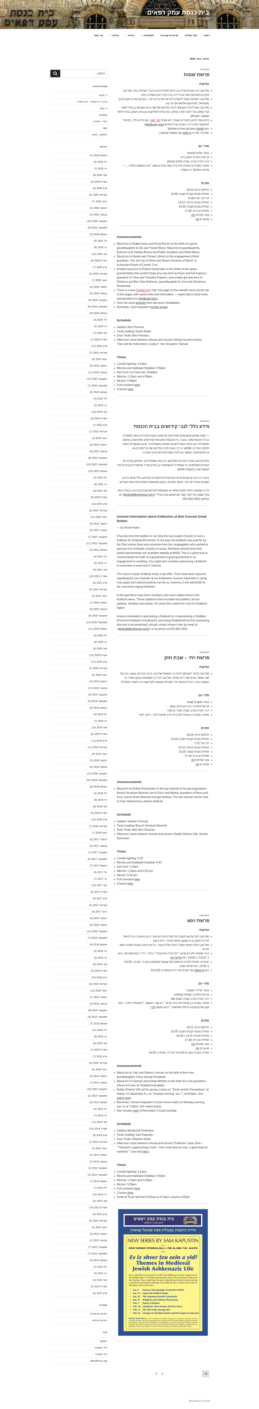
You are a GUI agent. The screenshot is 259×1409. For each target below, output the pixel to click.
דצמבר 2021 (100, 523)
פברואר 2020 (100, 668)
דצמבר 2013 (100, 1154)
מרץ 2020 (102, 661)
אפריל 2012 (100, 1286)
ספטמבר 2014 (99, 1095)
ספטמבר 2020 (99, 622)
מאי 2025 (102, 254)
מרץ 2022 (102, 503)
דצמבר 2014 (100, 1076)
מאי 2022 (102, 490)
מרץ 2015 (102, 1056)
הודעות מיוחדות (98, 1313)
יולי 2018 (102, 793)
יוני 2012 (102, 1273)
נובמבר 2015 (100, 1003)
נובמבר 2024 (100, 293)
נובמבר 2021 (100, 530)
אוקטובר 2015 (99, 1010)
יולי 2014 (102, 1109)
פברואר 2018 (100, 826)
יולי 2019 (102, 714)
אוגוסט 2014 (100, 1102)
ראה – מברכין (100, 121)
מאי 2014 (102, 1122)
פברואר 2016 (100, 983)
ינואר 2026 (101, 201)
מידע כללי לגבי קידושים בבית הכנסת (171, 426)
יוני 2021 (102, 563)
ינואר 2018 (101, 832)
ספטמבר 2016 (99, 937)
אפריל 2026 (100, 181)
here (136, 1110)
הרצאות (187, 132)
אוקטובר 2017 (99, 852)
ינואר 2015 (101, 1069)
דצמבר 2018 (100, 760)
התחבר (103, 1341)
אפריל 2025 (100, 260)
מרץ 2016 (102, 977)
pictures (141, 302)
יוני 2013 (102, 1194)
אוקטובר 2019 (99, 694)
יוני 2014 (102, 1115)
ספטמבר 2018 (99, 780)
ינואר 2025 (101, 280)
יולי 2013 (102, 1187)
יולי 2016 (102, 951)
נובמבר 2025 (100, 214)
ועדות (131, 35)
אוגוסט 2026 (100, 155)
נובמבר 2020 (100, 609)
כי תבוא (103, 95)
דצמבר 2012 (100, 1233)
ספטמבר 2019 (99, 701)
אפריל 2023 (100, 418)
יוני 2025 (102, 247)
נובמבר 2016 (100, 924)
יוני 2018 (102, 799)
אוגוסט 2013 (100, 1181)
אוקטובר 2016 (99, 931)
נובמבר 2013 (100, 1161)
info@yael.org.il (154, 124)
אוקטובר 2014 (99, 1089)
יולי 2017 (102, 872)
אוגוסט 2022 (100, 471)
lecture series (159, 307)
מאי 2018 (102, 806)
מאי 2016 (102, 964)
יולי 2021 (102, 556)
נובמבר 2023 (100, 372)
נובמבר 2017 (100, 845)
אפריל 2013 (100, 1207)
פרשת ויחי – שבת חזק (186, 657)
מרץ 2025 (102, 267)
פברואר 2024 (100, 352)
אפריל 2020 (100, 655)
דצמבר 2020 (100, 602)
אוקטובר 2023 (99, 378)
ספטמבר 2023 (99, 385)
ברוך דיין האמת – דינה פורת (92, 101)
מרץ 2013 (102, 1214)
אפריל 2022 (100, 497)
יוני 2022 (102, 484)
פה (153, 1007)
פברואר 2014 (100, 1141)
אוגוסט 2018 (100, 786)
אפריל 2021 (100, 576)
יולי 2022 (102, 477)
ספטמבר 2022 (99, 464)
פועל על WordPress (199, 1401)
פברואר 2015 (100, 1062)
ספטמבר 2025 (99, 227)
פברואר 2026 (100, 194)
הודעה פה (176, 957)
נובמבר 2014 (100, 1082)
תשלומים (149, 35)
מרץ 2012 (102, 1293)
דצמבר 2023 (100, 365)
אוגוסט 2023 (100, 392)
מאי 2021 (102, 569)
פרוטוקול (199, 970)
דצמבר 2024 (100, 286)
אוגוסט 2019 (100, 707)
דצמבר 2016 (100, 918)
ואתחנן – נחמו (99, 134)
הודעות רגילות (99, 1320)
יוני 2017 (102, 878)
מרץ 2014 (102, 1135)
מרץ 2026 (102, 188)
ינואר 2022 (101, 517)
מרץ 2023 (102, 425)
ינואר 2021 (101, 595)
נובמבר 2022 (100, 451)
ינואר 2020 (101, 674)
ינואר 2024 (101, 359)
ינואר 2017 (101, 911)
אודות (115, 35)
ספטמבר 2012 (99, 1253)
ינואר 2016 (101, 990)
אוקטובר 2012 (99, 1247)
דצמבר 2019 (100, 681)
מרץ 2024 (102, 346)
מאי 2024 (102, 333)
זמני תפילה (191, 35)
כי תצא (103, 108)
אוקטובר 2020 (99, 615)
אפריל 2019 (100, 734)
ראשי (207, 35)
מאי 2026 (102, 175)
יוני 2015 (102, 1036)
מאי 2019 (102, 727)
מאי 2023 (102, 411)
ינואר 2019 (101, 753)
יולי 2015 (102, 1030)
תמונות (200, 128)
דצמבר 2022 (100, 444)
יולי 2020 (102, 635)
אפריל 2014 (100, 1128)
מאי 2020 (102, 648)
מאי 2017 (102, 885)
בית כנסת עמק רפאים (178, 12)
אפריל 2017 (100, 891)
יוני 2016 (102, 957)
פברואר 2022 (100, 510)
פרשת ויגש (198, 920)
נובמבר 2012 (100, 1240)
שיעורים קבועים (169, 35)
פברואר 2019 (100, 747)
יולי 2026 (102, 161)
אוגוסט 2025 (100, 234)
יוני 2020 (102, 642)
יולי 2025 (102, 240)
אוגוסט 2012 (100, 1260)
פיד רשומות (101, 1347)
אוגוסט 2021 (100, 549)
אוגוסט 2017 (100, 865)
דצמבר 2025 (100, 207)
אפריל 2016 (100, 970)
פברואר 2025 (100, 273)
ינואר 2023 (101, 438)
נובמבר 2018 (100, 766)
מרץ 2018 (102, 819)
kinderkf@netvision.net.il (139, 494)
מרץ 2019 (102, 740)
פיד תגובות (101, 1354)
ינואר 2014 (101, 1148)
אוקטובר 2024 (99, 300)
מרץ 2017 (102, 898)
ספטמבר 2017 (99, 859)
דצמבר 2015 (100, 997)
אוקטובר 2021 (99, 536)
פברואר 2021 (100, 589)
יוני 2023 (102, 405)
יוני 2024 (102, 326)
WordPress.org (98, 1360)
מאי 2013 (102, 1201)
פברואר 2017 (100, 905)
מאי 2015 (102, 1043)
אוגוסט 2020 (100, 628)
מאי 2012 (102, 1279)
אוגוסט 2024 (100, 313)
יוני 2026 (102, 168)
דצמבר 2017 (100, 839)
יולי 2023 (102, 398)
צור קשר (98, 35)
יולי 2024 (102, 319)
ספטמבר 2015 (99, 1016)
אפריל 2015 (100, 1049)
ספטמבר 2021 (99, 543)
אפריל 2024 (100, 339)
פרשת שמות (196, 74)
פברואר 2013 (100, 1220)
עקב (105, 128)
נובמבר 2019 (100, 688)
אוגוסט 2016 (100, 944)
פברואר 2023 (100, 431)
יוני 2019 (102, 721)
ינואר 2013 (101, 1227)
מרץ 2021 (102, 582)
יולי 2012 (102, 1266)
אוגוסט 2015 (100, 1023)
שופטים (103, 114)
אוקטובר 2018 (99, 773)
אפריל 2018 (100, 813)
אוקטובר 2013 (99, 1168)
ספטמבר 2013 (99, 1174)
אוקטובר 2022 (99, 457)
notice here (124, 1097)
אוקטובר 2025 (99, 221)
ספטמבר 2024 (99, 306)
